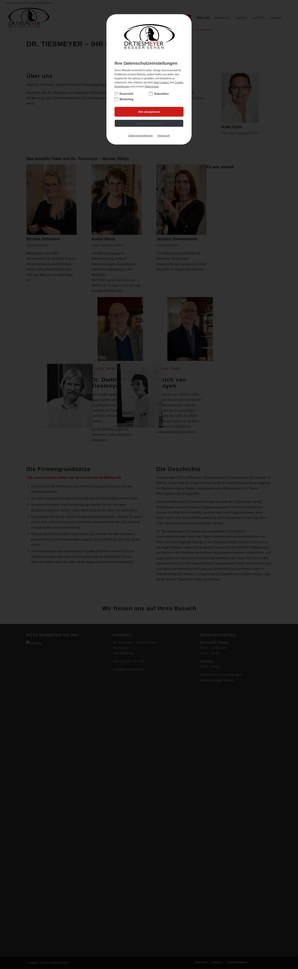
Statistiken (161, 93)
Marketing (126, 99)
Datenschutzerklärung (140, 135)
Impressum (164, 135)
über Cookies (161, 82)
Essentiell (126, 93)
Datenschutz (152, 86)
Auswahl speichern (149, 123)
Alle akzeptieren (149, 111)
